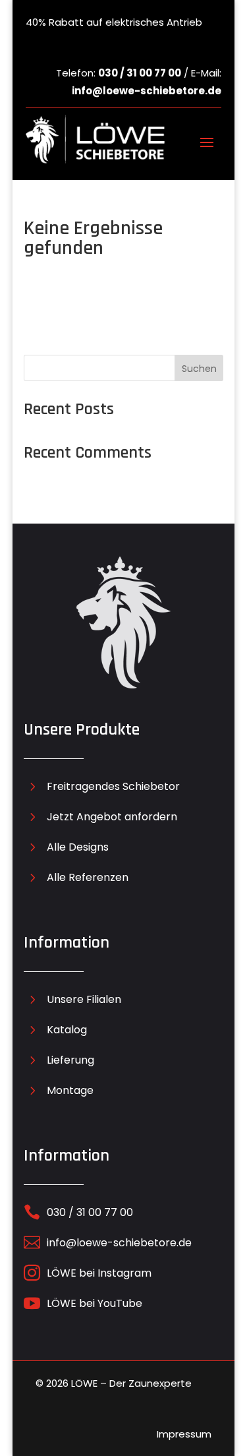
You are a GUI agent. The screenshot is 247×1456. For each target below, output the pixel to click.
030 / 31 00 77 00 (139, 73)
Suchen (199, 368)
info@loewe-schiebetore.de (146, 91)
